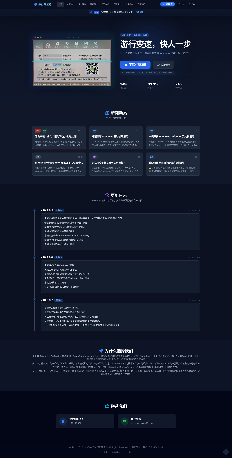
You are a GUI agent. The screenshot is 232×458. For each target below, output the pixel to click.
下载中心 (117, 4)
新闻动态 (70, 4)
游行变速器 (45, 4)
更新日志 (94, 4)
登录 (183, 4)
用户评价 (82, 4)
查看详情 (139, 12)
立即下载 (168, 4)
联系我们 (141, 4)
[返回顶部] (226, 452)
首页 (60, 4)
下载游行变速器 (137, 64)
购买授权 (129, 4)
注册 (194, 4)
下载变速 (103, 452)
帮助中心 (106, 4)
